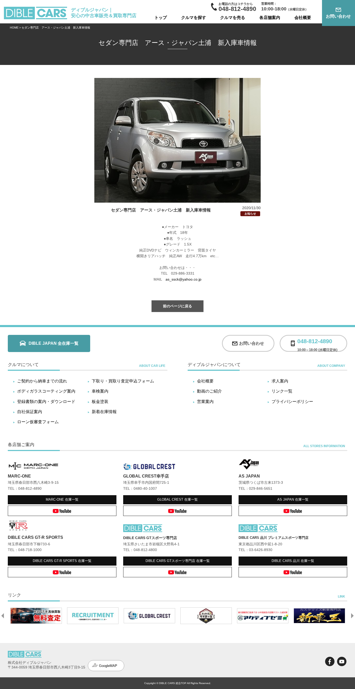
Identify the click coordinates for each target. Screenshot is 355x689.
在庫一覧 (62, 499)
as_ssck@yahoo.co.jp (183, 279)
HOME (14, 27)
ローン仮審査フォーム (38, 422)
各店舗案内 (269, 17)
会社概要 (302, 17)
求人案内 (280, 381)
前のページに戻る (177, 306)
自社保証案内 (29, 411)
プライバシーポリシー (292, 401)
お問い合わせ (338, 16)
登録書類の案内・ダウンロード (46, 401)
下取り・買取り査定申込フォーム (123, 381)
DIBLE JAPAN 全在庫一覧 (53, 343)
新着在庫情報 (104, 411)
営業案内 (205, 401)
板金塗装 (100, 401)
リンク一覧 (282, 391)
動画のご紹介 (209, 391)
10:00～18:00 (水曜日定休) (317, 343)
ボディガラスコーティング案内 (46, 391)
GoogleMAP (108, 666)
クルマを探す (193, 17)
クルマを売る (232, 17)
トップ (160, 17)
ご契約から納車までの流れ (42, 381)
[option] (36, 615)
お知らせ (250, 213)
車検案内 (100, 391)
